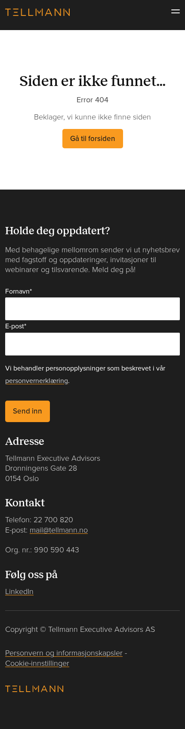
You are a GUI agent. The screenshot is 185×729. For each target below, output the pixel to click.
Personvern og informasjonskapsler (64, 653)
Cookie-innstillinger (37, 663)
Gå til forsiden (92, 138)
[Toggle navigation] (173, 11)
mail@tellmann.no (59, 530)
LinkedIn (19, 592)
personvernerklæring (36, 381)
